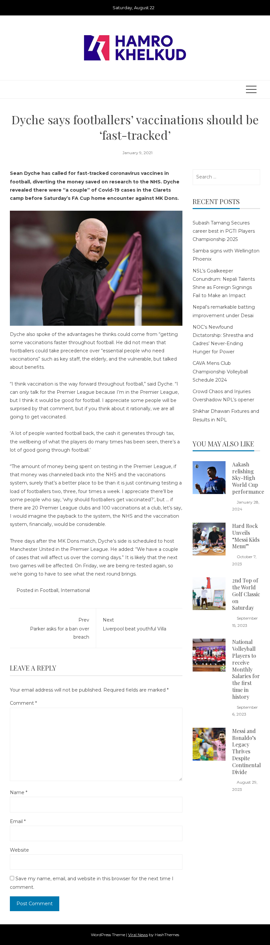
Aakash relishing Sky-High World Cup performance (248, 478)
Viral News (138, 934)
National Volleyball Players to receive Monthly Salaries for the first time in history (246, 669)
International (75, 590)
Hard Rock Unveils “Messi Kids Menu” (245, 536)
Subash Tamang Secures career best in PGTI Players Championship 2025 (224, 231)
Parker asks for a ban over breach (59, 628)
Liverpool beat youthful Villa (134, 624)
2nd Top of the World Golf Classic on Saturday (246, 594)
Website (19, 850)
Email (18, 821)
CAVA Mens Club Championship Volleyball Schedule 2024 (220, 371)
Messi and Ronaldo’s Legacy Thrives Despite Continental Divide (246, 751)
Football (49, 590)
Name (18, 792)
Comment (23, 703)
